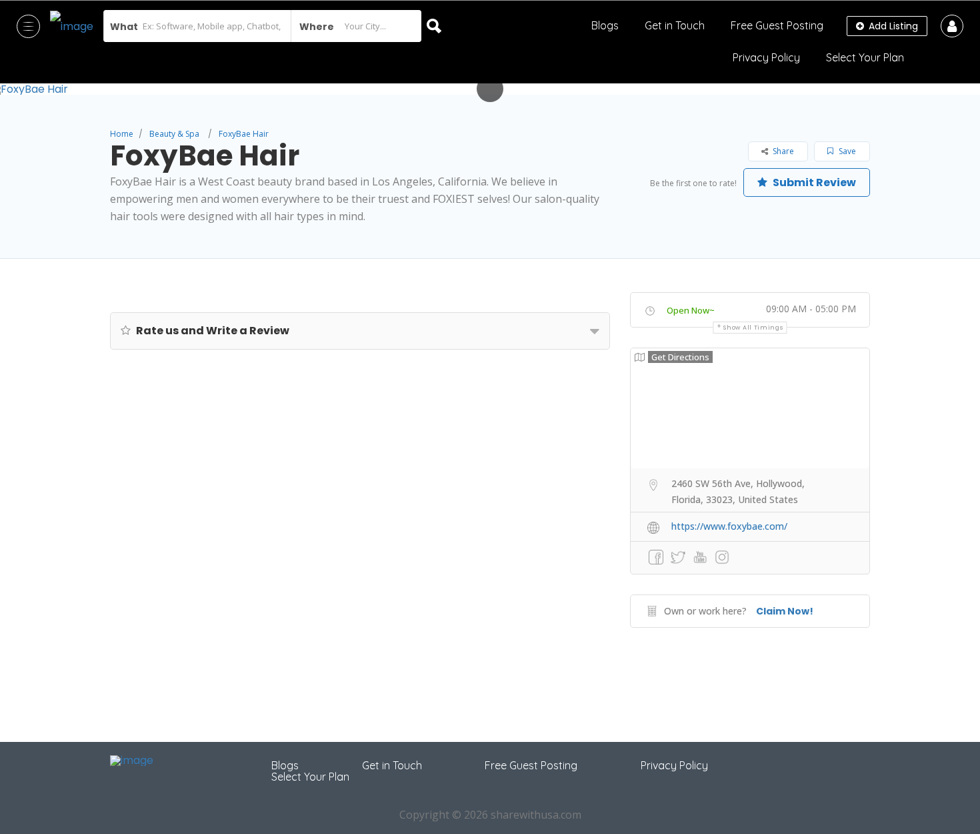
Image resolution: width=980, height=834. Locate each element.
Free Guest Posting (777, 25)
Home (121, 133)
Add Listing (892, 26)
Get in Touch (675, 25)
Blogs (605, 25)
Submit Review (813, 182)
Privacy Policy (766, 57)
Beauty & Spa (174, 133)
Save (846, 151)
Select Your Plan (865, 57)
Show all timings (753, 328)
